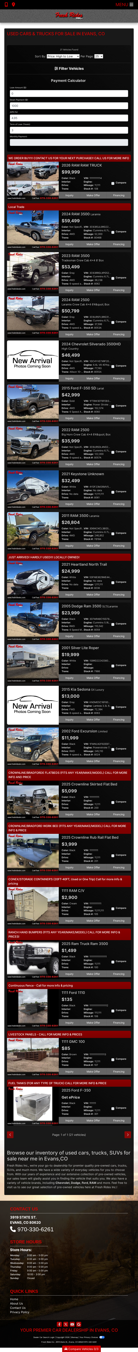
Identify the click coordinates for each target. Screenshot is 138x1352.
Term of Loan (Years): (20, 124)
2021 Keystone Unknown (83, 474)
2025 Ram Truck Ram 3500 (85, 944)
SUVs (10, 1170)
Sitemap (74, 1337)
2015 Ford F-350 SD (83, 388)
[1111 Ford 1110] (33, 1008)
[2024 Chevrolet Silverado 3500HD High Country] (33, 359)
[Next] (128, 1134)
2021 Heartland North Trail (85, 564)
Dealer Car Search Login (43, 1337)
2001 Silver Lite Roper (81, 648)
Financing (119, 195)
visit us (12, 1187)
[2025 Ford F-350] (33, 1106)
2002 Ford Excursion (84, 731)
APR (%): (14, 112)
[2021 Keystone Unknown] (33, 489)
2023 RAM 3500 (83, 258)
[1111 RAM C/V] (33, 906)
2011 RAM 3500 (80, 515)
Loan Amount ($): (18, 87)
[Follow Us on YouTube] (72, 1324)
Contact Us (18, 1308)
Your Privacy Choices (89, 1337)
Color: (65, 178)
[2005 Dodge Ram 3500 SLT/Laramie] (33, 621)
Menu (123, 4)
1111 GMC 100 (74, 1041)
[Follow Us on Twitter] (65, 1324)
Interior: (66, 181)
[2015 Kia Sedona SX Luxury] (33, 705)
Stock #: (88, 188)
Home (14, 1299)
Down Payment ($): (19, 100)
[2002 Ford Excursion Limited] (33, 746)
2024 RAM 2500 (85, 302)
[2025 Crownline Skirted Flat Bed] (33, 800)
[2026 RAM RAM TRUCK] (33, 181)
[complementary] (127, 1341)
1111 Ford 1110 (74, 992)
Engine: (88, 181)
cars (113, 1165)
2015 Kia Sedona (83, 689)
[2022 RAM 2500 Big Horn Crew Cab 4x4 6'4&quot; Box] (33, 445)
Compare (121, 182)
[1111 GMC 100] (33, 1057)
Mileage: (89, 185)
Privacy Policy (19, 1312)
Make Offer (93, 195)
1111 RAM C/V (73, 891)
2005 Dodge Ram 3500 (90, 606)
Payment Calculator (68, 80)
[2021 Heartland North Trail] (33, 580)
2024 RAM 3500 (81, 214)
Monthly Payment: (18, 136)
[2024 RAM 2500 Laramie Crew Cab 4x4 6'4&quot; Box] (33, 315)
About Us (16, 1303)
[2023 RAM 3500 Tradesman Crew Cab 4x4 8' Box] (33, 271)
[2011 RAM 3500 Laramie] (33, 531)
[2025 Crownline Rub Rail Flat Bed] (33, 853)
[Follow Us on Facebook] (59, 1324)
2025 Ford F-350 (77, 1090)
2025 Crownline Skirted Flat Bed (90, 784)
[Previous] (10, 1134)
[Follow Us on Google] (78, 1324)
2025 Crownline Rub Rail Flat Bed (90, 837)
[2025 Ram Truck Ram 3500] (33, 959)
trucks (122, 1165)
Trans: (65, 188)
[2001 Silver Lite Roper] (33, 663)
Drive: (65, 185)
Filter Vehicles (71, 68)
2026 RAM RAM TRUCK (82, 165)
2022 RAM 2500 (86, 432)
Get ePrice (71, 1097)
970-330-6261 (35, 1229)
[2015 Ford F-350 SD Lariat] (33, 403)
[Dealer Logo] (69, 16)
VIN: (86, 178)
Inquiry (69, 195)
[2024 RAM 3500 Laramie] (33, 229)
